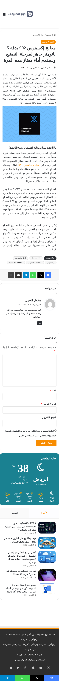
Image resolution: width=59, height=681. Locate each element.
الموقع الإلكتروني (49, 417)
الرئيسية (50, 35)
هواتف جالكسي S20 (28, 165)
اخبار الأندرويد (39, 35)
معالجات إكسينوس (34, 262)
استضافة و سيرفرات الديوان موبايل (29, 660)
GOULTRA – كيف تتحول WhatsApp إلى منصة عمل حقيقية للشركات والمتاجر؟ (20, 526)
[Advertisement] (45, 11)
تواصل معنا (21, 654)
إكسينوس (50, 262)
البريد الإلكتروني (48, 404)
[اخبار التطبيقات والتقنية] (20, 14)
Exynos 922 (36, 258)
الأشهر (14, 513)
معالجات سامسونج (15, 262)
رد (40, 323)
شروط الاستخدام (35, 654)
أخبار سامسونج (20, 258)
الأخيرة (44, 513)
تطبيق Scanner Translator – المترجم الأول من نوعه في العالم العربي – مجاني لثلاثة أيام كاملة (21, 588)
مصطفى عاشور (47, 68)
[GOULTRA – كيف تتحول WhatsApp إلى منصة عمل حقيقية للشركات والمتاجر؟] (47, 528)
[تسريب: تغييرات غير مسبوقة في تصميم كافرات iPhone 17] (47, 575)
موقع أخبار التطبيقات (29, 639)
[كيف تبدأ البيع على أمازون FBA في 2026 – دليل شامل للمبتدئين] (47, 543)
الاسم (53, 390)
